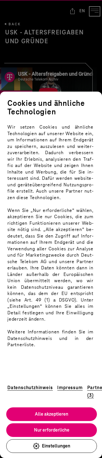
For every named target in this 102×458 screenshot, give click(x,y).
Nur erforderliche (51, 430)
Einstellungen (56, 446)
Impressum (69, 388)
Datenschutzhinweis (30, 388)
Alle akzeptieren (51, 414)
